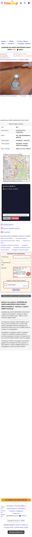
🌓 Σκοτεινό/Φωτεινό (16, 532)
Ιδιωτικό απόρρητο (20, 506)
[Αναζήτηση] (25, 3)
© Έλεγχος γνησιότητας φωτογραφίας (8, 95)
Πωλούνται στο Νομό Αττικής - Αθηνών (10, 240)
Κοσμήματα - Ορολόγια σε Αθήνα (20, 249)
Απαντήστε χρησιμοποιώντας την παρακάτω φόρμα (14, 59)
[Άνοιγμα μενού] (1, 3)
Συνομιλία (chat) (8, 527)
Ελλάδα (11, 41)
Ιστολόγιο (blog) (18, 527)
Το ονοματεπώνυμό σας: (5, 262)
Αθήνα (3, 43)
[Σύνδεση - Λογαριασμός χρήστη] (21, 3)
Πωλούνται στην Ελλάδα (7, 238)
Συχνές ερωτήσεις (12, 508)
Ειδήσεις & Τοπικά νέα (21, 525)
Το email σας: (5, 257)
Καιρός (26, 527)
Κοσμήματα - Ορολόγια (24, 43)
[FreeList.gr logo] (11, 2)
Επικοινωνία (16, 513)
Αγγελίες (3, 41)
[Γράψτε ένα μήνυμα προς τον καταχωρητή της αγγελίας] (22, 277)
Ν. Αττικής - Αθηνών (22, 41)
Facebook (23, 515)
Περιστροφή (22, 95)
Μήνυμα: (3, 268)
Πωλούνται (11, 43)
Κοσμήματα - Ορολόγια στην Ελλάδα (10, 245)
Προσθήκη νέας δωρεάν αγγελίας (17, 500)
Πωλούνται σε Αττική (21, 238)
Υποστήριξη (21, 508)
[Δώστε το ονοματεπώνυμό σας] (22, 262)
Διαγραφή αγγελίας (7, 224)
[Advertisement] (16, 23)
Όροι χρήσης (10, 506)
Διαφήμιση (19, 511)
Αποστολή (15, 218)
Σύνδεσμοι (12, 511)
